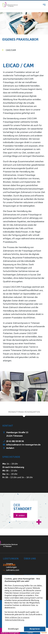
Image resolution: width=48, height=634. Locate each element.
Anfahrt (10, 448)
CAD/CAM (11, 50)
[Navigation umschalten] (44, 5)
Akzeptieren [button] (35, 629)
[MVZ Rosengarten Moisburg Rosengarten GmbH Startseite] (10, 4)
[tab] (24, 412)
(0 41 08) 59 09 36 (15, 441)
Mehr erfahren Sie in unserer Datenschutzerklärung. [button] (17, 618)
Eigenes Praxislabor (20, 39)
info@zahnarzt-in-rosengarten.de (23, 444)
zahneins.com (12, 570)
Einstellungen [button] (13, 629)
